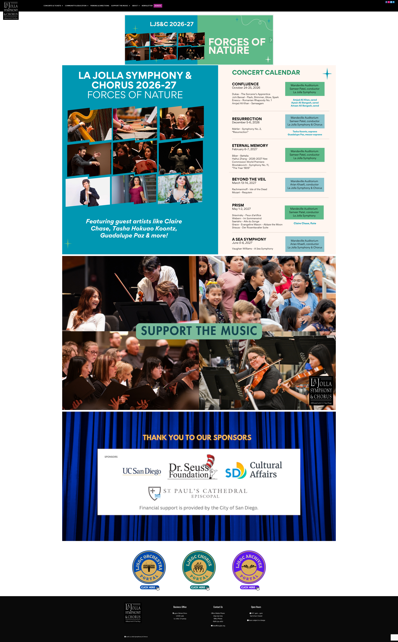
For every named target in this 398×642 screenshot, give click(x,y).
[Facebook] (386, 2)
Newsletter (147, 6)
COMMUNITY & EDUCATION (76, 6)
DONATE (158, 6)
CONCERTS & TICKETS (52, 6)
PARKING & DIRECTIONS (99, 6)
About (135, 6)
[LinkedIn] (394, 2)
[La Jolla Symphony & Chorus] (11, 10)
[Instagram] (389, 2)
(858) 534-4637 (218, 621)
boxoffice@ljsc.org (219, 626)
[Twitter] (391, 2)
